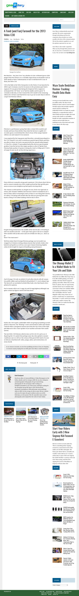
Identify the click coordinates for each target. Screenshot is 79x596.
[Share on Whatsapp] (41, 356)
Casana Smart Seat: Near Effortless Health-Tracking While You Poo (68, 530)
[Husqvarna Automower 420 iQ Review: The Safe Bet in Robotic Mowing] (57, 206)
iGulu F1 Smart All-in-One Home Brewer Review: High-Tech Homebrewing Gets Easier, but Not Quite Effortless (68, 139)
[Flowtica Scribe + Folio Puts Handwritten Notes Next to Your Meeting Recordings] (57, 340)
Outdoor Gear (46, 12)
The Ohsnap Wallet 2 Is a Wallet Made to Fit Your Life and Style (64, 266)
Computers (55, 12)
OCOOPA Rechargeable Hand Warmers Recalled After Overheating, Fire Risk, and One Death (69, 509)
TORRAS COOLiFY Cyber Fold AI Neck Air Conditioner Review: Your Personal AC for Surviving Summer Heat (69, 225)
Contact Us (55, 594)
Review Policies (59, 591)
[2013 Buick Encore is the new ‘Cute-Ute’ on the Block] (9, 414)
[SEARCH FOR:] (66, 19)
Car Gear (28, 12)
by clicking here (71, 52)
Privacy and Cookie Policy (46, 593)
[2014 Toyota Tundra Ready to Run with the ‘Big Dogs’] (21, 414)
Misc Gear (71, 12)
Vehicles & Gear (8, 416)
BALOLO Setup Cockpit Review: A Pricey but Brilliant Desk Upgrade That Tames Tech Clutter (68, 214)
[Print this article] (35, 356)
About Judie (42, 591)
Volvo (22, 39)
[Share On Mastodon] (46, 356)
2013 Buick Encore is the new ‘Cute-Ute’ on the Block (9, 420)
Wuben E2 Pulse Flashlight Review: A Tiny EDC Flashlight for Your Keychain (68, 186)
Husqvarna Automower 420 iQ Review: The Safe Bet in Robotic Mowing (69, 204)
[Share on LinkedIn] (19, 356)
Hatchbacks (17, 39)
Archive (49, 594)
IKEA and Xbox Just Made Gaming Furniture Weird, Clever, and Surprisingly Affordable (69, 329)
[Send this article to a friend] (30, 356)
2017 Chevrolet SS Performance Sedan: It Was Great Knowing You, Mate (33, 419)
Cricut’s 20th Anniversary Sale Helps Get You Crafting (68, 389)
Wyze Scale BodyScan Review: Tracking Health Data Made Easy (64, 90)
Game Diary (63, 12)
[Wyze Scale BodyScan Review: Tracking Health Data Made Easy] (64, 82)
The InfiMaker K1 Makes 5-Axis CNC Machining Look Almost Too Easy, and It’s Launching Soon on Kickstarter (69, 399)
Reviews (56, 66)
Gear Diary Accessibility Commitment (61, 593)
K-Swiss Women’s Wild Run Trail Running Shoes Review (69, 195)
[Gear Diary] (15, 5)
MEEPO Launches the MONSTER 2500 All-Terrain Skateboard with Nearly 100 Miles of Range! (69, 520)
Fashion (7, 16)
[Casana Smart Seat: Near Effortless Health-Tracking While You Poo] (57, 532)
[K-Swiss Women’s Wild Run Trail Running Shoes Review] (57, 197)
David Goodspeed (14, 41)
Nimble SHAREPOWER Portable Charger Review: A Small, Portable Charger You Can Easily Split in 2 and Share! (69, 164)
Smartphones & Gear (10, 12)
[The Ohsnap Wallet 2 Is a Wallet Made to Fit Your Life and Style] (64, 260)
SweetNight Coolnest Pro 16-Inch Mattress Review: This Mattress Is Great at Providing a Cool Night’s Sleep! (68, 379)
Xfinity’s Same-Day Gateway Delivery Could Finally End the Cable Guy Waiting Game (69, 551)
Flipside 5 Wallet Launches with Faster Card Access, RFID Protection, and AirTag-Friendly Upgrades (68, 561)
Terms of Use (44, 594)
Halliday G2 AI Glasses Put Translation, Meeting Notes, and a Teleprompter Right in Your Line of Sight (69, 540)
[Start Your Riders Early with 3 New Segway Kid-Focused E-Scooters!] (64, 425)
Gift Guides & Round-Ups (18, 16)
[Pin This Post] (24, 356)
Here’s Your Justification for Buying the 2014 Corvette (44, 422)
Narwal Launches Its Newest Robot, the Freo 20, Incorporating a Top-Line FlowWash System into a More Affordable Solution (69, 487)
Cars (11, 39)
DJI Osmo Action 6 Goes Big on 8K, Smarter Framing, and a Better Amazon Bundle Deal (69, 360)
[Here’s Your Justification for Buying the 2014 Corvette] (45, 414)
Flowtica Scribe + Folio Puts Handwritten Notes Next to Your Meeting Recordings (69, 339)
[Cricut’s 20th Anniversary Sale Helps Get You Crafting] (57, 391)
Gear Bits (56, 409)
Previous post (23, 363)
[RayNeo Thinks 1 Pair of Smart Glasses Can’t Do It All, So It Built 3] (57, 371)
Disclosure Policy (67, 591)
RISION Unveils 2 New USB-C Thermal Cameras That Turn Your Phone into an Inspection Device (69, 499)
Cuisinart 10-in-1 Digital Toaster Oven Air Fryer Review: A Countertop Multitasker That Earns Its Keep (69, 151)
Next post (33, 363)
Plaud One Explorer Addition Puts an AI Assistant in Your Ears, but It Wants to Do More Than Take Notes (69, 318)
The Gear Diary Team (50, 591)
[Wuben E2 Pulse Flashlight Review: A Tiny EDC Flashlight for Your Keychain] (57, 187)
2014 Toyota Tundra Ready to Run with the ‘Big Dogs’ (21, 420)
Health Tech (36, 12)
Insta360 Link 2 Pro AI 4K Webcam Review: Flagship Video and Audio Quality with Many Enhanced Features (69, 176)
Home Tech (21, 12)
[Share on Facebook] (8, 356)
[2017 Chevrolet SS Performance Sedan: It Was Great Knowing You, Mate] (33, 413)
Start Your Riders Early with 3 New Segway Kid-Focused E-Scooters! (63, 433)
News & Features (44, 416)
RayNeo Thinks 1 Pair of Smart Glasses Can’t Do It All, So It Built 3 (69, 369)
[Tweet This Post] (13, 356)
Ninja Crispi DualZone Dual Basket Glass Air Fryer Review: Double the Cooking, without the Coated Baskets (69, 349)
